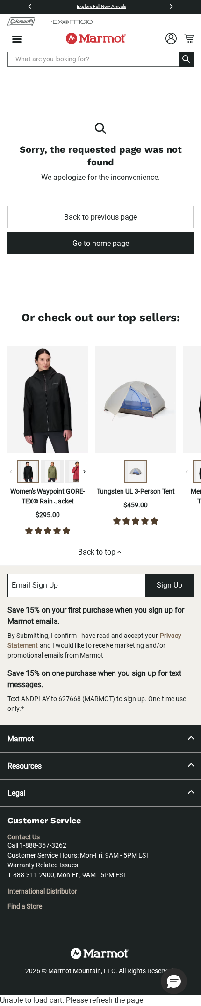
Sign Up (169, 585)
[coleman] (21, 21)
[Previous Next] (47, 401)
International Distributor (42, 891)
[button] (174, 981)
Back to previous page (100, 217)
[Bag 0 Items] (189, 38)
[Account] (171, 38)
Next (95, 401)
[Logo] (96, 38)
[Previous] (30, 6)
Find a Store (24, 906)
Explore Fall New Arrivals (101, 6)
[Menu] (16, 39)
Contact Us (23, 837)
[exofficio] (71, 21)
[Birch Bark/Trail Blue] (135, 471)
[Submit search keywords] (186, 59)
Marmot (20, 738)
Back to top (96, 551)
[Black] (28, 471)
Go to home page (100, 243)
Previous (88, 401)
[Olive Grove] (52, 471)
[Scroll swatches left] (11, 471)
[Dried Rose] (76, 471)
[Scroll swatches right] (84, 471)
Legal (16, 793)
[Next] (171, 6)
